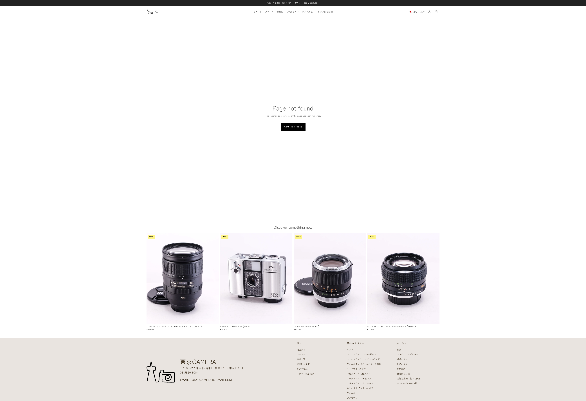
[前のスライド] (151, 278)
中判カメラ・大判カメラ (358, 373)
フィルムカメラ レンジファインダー (364, 359)
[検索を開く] (156, 11)
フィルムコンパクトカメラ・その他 (364, 363)
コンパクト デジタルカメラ (360, 388)
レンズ (350, 349)
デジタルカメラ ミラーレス (360, 383)
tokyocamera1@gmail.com (211, 379)
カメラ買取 (302, 368)
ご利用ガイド (303, 363)
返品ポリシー (403, 359)
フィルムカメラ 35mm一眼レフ (361, 354)
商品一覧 (301, 359)
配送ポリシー (403, 363)
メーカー (301, 354)
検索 (399, 349)
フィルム (351, 392)
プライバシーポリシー (407, 354)
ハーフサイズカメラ (356, 368)
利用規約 (401, 368)
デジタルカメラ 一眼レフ (359, 378)
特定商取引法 (403, 373)
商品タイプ (302, 349)
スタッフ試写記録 (305, 373)
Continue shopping (293, 126)
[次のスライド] (214, 278)
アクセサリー (353, 397)
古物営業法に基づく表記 (408, 378)
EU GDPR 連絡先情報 (407, 383)
